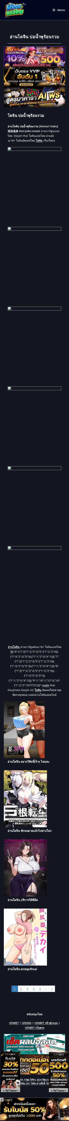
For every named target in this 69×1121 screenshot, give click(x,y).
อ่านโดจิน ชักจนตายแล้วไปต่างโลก (30, 831)
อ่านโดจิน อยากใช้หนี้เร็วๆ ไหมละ (28, 761)
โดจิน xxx (25, 1083)
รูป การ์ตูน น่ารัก (44, 1079)
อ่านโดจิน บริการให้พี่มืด (23, 900)
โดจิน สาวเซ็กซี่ (38, 1083)
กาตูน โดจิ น (30, 1079)
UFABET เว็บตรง (34, 1027)
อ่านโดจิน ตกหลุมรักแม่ (22, 969)
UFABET (14, 1023)
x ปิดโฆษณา (10, 1090)
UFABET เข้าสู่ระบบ (46, 1023)
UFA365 (26, 1023)
